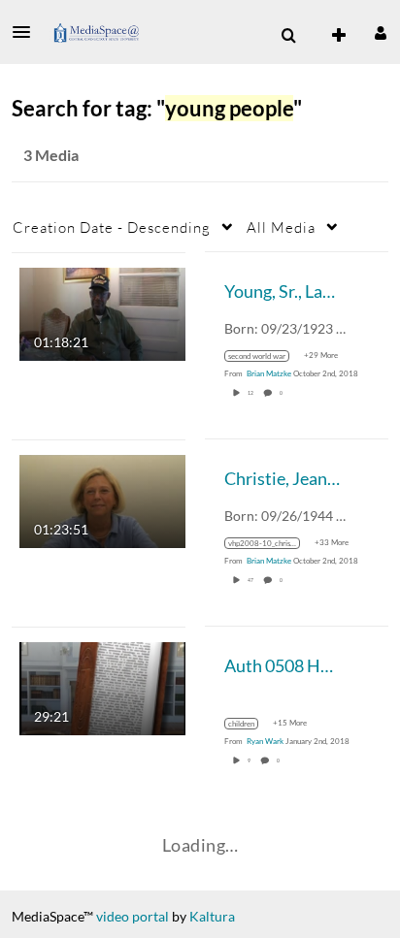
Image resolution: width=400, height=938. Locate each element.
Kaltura (212, 916)
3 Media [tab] (51, 155)
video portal (132, 916)
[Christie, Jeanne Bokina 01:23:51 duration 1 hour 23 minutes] (102, 499)
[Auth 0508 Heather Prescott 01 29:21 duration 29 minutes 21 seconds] (102, 686)
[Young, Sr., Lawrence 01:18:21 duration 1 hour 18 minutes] (102, 312)
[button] (27, 32)
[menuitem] (288, 35)
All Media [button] (281, 227)
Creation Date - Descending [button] (112, 227)
